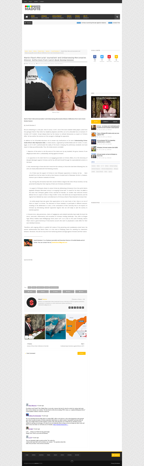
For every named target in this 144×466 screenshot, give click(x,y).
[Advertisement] (72, 38)
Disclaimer (117, 463)
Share (43, 291)
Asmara (93, 166)
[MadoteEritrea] (70, 308)
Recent (96, 121)
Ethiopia (116, 168)
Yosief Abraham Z (55, 51)
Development (58, 16)
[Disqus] (55, 379)
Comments (105, 121)
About (30, 1)
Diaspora (41, 455)
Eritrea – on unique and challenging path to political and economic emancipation (108, 126)
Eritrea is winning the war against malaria (78, 23)
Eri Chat (77, 455)
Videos (69, 16)
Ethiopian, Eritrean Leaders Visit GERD (107, 147)
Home (25, 1)
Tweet (30, 291)
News (34, 16)
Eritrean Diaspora (96, 168)
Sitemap (36, 1)
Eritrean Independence (107, 168)
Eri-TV (86, 16)
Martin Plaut (41, 51)
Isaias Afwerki (99, 171)
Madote (37, 463)
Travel (48, 455)
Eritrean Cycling (113, 166)
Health (93, 171)
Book (30, 51)
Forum (77, 16)
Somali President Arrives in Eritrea (107, 23)
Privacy (112, 463)
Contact (42, 1)
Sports (110, 171)
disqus (82, 353)
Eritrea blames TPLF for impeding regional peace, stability (106, 141)
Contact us (116, 455)
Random (115, 121)
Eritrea (62, 22)
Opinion (45, 16)
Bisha (98, 166)
